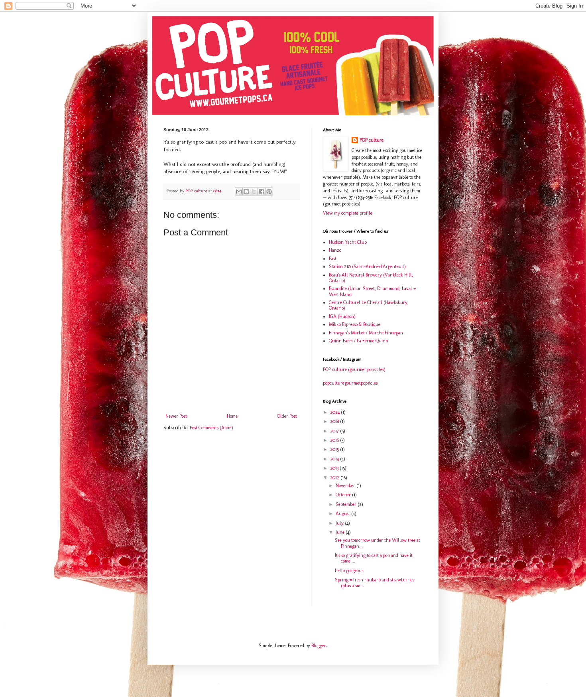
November (346, 485)
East (332, 258)
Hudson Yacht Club (348, 242)
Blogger (318, 645)
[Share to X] (254, 191)
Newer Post (176, 416)
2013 (335, 468)
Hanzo (335, 250)
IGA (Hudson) (342, 316)
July (340, 523)
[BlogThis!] (246, 191)
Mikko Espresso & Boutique (354, 324)
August (343, 513)
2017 (335, 431)
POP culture (371, 140)
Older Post (287, 416)
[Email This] (239, 191)
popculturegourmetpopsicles (350, 383)
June (341, 532)
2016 (335, 440)
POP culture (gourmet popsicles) (354, 369)
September (347, 504)
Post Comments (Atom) (211, 427)
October (344, 495)
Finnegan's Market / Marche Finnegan (366, 333)
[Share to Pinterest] (269, 191)
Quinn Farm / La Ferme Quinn (358, 341)
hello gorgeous (349, 570)
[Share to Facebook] (261, 191)
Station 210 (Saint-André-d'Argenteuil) (367, 266)
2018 (335, 421)
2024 (335, 412)
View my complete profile (347, 213)
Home (232, 416)
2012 (335, 477)
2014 (335, 459)
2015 (335, 449)
